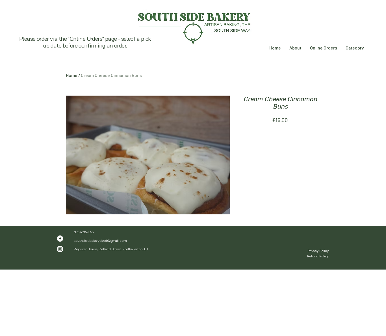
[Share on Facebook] (264, 149)
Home (71, 75)
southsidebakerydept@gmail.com (100, 241)
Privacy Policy (318, 251)
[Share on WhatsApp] (286, 149)
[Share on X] (296, 149)
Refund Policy (318, 256)
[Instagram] (60, 249)
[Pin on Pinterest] (275, 149)
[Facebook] (60, 238)
